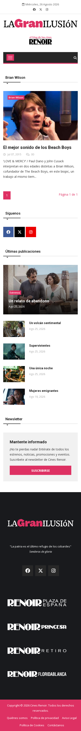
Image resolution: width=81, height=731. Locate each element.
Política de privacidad (45, 718)
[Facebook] (8, 232)
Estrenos (15, 292)
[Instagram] (31, 232)
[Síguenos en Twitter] (40, 9)
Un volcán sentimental (45, 323)
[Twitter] (19, 232)
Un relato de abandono (29, 301)
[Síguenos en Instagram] (47, 9)
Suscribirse (40, 470)
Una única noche (41, 368)
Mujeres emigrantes (43, 391)
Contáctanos (56, 725)
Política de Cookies (32, 725)
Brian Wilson (16, 97)
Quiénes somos (17, 718)
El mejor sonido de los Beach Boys (37, 147)
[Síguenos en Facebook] (34, 9)
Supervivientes (39, 345)
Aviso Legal (69, 718)
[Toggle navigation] (10, 57)
